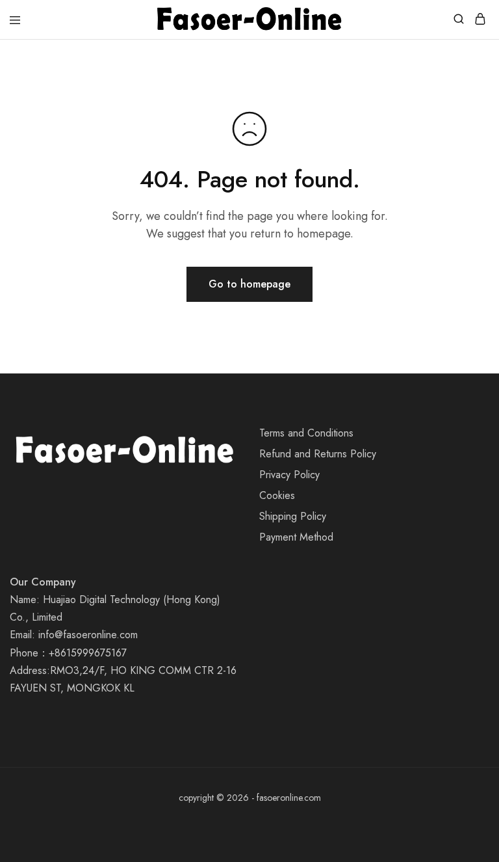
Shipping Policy (292, 516)
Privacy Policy (289, 474)
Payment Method (296, 537)
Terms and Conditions (306, 432)
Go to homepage (249, 283)
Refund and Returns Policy (317, 453)
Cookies (277, 495)
